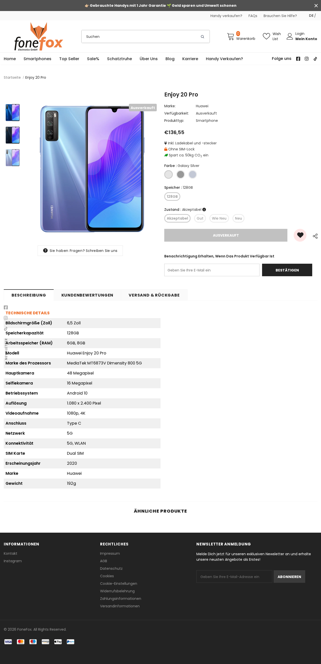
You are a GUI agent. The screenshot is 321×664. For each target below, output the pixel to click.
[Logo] (39, 36)
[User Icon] (289, 36)
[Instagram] (5, 318)
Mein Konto (306, 38)
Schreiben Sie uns (101, 250)
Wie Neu (219, 218)
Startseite (12, 77)
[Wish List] (300, 235)
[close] (315, 5)
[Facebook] (5, 307)
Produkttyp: (174, 120)
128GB (172, 196)
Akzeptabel (177, 218)
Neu (238, 218)
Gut (200, 218)
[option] (91, 169)
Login (299, 33)
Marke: (170, 106)
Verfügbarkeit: (176, 113)
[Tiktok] (5, 328)
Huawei (202, 106)
